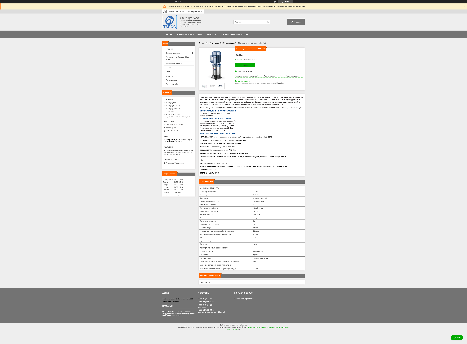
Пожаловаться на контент (257, 327)
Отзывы (169, 76)
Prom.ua (244, 325)
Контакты (211, 34)
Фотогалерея (171, 80)
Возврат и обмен (173, 84)
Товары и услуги (184, 34)
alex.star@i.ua (171, 128)
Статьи (169, 72)
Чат (458, 338)
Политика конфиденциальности (278, 327)
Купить (245, 65)
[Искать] (268, 22)
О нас (200, 34)
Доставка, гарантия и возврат (234, 34)
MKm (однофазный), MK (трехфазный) (221, 43)
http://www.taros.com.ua (174, 124)
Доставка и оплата (174, 63)
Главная (168, 34)
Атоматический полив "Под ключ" (177, 58)
